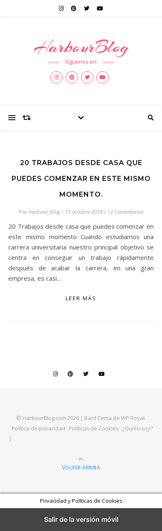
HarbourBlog (81, 46)
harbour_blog (44, 211)
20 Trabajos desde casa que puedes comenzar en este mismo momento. (81, 178)
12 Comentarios (125, 211)
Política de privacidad (38, 428)
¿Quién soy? (137, 428)
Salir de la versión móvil (81, 519)
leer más (81, 298)
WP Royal (133, 418)
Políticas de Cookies (94, 428)
